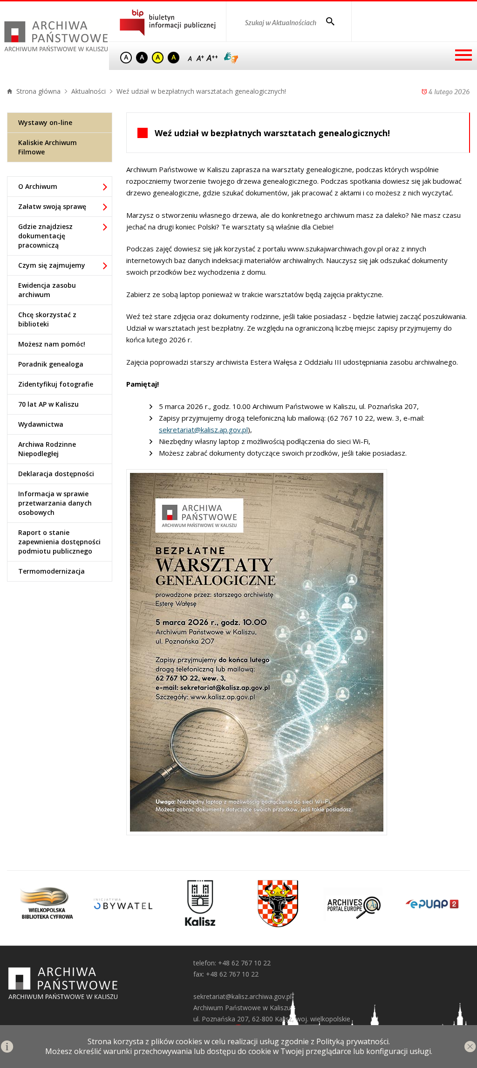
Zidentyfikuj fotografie (55, 384)
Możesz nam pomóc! (51, 344)
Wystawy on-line (45, 122)
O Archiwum (37, 186)
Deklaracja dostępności (56, 473)
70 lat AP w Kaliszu (48, 404)
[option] (45, 903)
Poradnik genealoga (50, 364)
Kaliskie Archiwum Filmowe (47, 147)
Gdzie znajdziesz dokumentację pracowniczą (45, 236)
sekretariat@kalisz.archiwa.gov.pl (242, 996)
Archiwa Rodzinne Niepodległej (47, 449)
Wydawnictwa (40, 424)
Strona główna (37, 91)
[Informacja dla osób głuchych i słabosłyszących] (231, 58)
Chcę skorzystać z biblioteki (47, 319)
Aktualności (88, 91)
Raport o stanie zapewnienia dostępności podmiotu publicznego (59, 541)
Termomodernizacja (51, 571)
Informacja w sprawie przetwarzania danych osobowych (55, 503)
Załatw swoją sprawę (52, 206)
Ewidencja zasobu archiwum (47, 290)
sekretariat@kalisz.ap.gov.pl (203, 429)
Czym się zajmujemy (51, 265)
